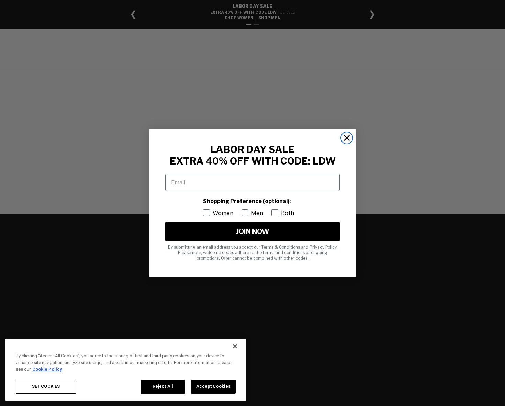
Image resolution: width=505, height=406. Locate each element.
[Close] (235, 346)
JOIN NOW (252, 231)
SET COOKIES (46, 386)
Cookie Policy (47, 369)
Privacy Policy (323, 247)
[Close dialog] (347, 138)
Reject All (163, 386)
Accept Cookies (213, 386)
